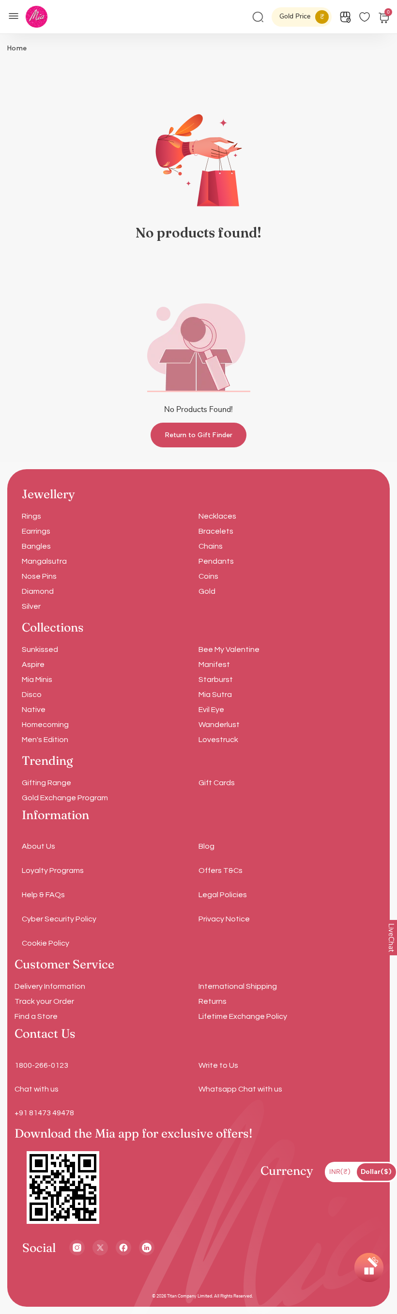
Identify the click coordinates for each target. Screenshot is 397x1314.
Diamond (38, 591)
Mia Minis (37, 679)
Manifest (214, 664)
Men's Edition (45, 740)
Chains (210, 546)
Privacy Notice (224, 919)
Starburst (215, 679)
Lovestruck (218, 740)
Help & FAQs (43, 895)
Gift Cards (216, 783)
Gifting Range (46, 783)
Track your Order (44, 1001)
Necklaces (217, 516)
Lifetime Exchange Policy (242, 1016)
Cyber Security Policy (59, 919)
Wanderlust (219, 724)
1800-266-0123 (41, 1065)
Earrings (36, 531)
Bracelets (215, 531)
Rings (31, 516)
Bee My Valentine (229, 649)
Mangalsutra (44, 561)
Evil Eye (211, 709)
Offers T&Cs (220, 870)
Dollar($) (376, 1172)
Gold (206, 591)
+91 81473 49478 (44, 1113)
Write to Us (218, 1065)
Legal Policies (222, 895)
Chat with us (37, 1089)
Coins (208, 576)
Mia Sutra (215, 694)
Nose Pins (39, 576)
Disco (32, 694)
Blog (206, 846)
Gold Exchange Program (65, 798)
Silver (31, 606)
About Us (38, 846)
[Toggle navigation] (16, 15)
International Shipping (237, 986)
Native (34, 709)
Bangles (36, 546)
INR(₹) (340, 1172)
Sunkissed (40, 649)
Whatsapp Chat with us (240, 1089)
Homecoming (45, 724)
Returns (212, 1001)
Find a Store (36, 1016)
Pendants (216, 561)
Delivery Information (50, 986)
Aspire (33, 664)
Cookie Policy (45, 943)
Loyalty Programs (53, 870)
